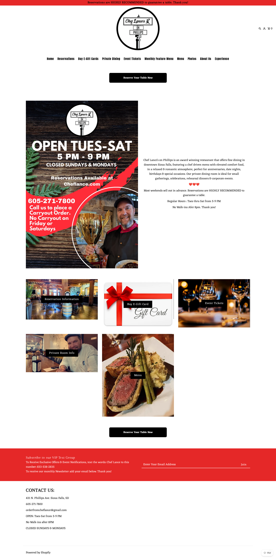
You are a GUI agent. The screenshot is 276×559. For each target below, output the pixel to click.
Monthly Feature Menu (159, 59)
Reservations (66, 59)
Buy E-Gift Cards (88, 59)
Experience (222, 59)
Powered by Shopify (38, 552)
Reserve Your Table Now (138, 78)
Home (50, 59)
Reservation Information (62, 299)
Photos (192, 59)
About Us (205, 59)
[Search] (260, 28)
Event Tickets (132, 59)
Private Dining (111, 59)
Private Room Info (61, 353)
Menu (180, 59)
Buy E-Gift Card (138, 304)
